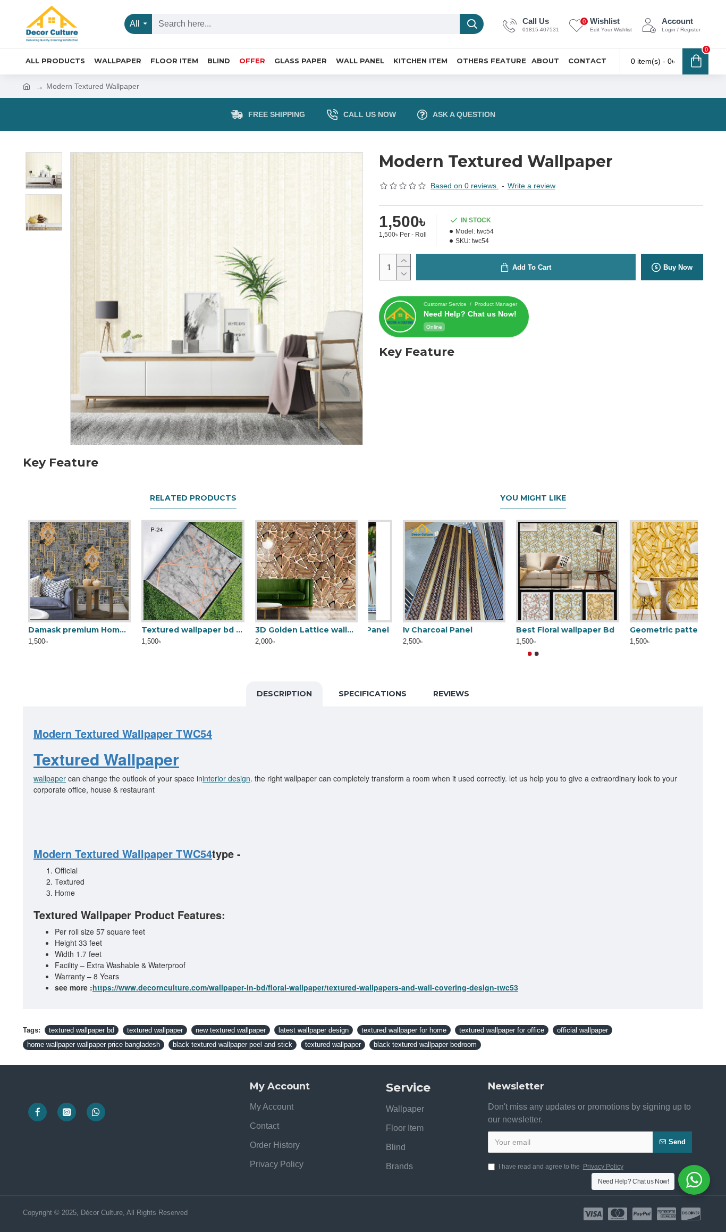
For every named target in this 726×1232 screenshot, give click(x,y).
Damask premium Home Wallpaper (79, 630)
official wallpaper (582, 1030)
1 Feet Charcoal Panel (525, 630)
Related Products (193, 498)
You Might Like (533, 498)
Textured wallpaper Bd (414, 630)
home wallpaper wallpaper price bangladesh (93, 1044)
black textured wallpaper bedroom (425, 1044)
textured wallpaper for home (403, 1030)
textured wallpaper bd (81, 1030)
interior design (226, 778)
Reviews (451, 693)
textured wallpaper (155, 1030)
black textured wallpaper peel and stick (232, 1044)
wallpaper (49, 778)
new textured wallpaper (231, 1030)
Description (284, 693)
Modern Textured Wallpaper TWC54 (122, 733)
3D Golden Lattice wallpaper (306, 630)
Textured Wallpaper (106, 759)
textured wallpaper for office (501, 1030)
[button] (530, 654)
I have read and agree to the (561, 1166)
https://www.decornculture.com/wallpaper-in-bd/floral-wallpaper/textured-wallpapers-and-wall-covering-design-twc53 (305, 987)
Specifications (373, 693)
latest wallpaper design (313, 1030)
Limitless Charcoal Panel (645, 630)
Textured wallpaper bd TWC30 (192, 630)
